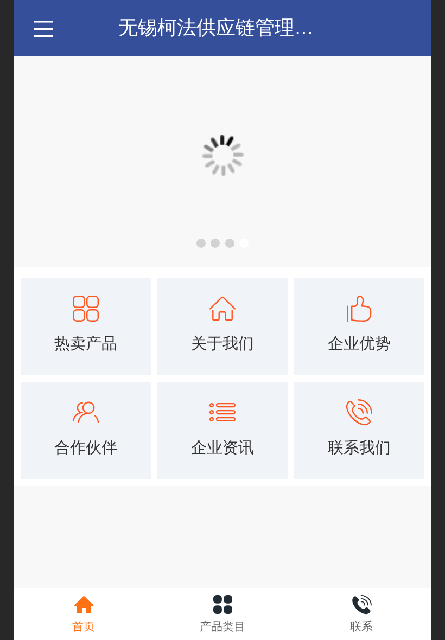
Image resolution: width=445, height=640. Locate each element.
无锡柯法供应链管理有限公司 (245, 27)
